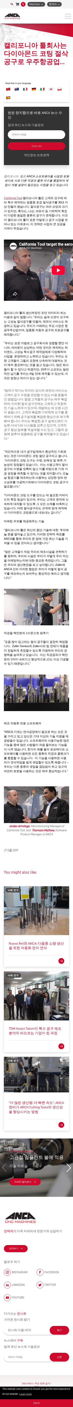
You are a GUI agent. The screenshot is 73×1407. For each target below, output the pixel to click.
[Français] (25, 89)
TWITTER (50, 1284)
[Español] (8, 98)
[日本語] (51, 89)
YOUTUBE (18, 1297)
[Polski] (59, 89)
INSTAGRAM (19, 1272)
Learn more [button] (25, 1394)
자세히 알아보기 (22, 1182)
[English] (16, 89)
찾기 (59, 1330)
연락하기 (13, 1248)
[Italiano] (42, 89)
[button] (68, 1167)
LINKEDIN (18, 1284)
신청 (59, 1357)
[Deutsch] (34, 89)
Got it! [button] (36, 1403)
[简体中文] (8, 89)
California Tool (13, 198)
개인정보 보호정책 (36, 155)
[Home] (12, 16)
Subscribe (36, 146)
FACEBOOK (51, 1272)
